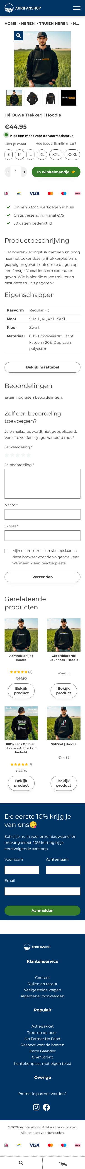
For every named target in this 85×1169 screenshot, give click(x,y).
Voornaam (14, 859)
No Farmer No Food (42, 1039)
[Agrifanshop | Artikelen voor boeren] (23, 8)
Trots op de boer (42, 1033)
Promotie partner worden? (42, 1094)
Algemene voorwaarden (42, 996)
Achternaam (57, 859)
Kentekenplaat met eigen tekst (42, 1063)
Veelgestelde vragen (42, 990)
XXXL (72, 154)
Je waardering (18, 447)
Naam (11, 505)
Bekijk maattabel (42, 367)
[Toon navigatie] (76, 8)
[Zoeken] (21, 1163)
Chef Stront (42, 1057)
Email (10, 880)
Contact (42, 978)
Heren (28, 23)
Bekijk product (21, 690)
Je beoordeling (19, 465)
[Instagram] (36, 1107)
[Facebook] (46, 1107)
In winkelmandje (53, 172)
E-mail (11, 526)
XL (42, 154)
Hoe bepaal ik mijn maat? (56, 143)
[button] (18, 35)
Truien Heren (53, 23)
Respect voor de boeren (42, 1045)
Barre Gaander (42, 1051)
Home (11, 23)
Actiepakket (43, 1026)
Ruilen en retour (42, 984)
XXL (55, 154)
